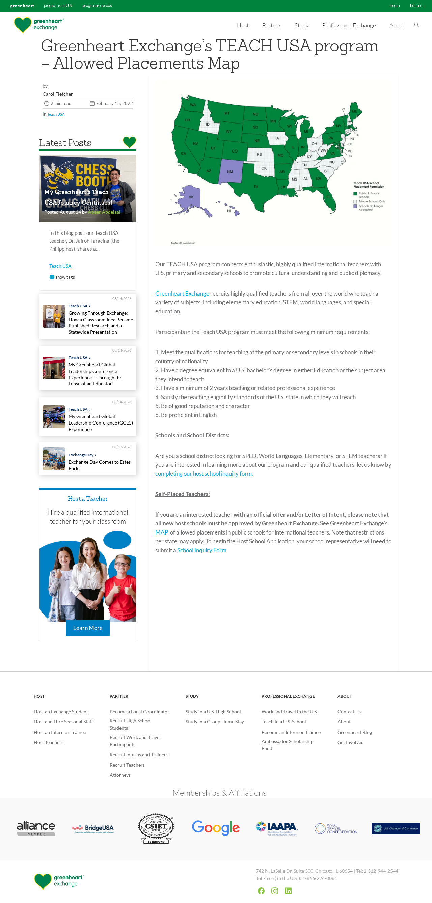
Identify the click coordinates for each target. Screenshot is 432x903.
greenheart (22, 5)
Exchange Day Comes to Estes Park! (100, 465)
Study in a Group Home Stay (215, 721)
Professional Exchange (288, 696)
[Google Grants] (216, 829)
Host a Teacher (88, 499)
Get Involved (351, 742)
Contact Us (349, 711)
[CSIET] (156, 829)
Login (395, 6)
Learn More (88, 627)
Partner (119, 696)
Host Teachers (48, 742)
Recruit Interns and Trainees (139, 754)
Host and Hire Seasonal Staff (63, 721)
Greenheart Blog (355, 732)
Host (39, 696)
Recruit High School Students (131, 724)
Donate (416, 6)
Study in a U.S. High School (213, 711)
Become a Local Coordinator (139, 711)
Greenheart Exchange (182, 293)
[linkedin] (288, 891)
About (345, 696)
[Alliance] (36, 829)
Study (192, 696)
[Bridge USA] (96, 829)
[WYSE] (336, 829)
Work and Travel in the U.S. (290, 711)
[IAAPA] (276, 829)
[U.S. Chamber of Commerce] (396, 829)
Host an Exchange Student (61, 711)
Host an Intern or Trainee (60, 732)
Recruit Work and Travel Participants (135, 740)
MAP (161, 532)
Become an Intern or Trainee (291, 732)
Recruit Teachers (127, 765)
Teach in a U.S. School (284, 721)
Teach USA (55, 114)
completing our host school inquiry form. (204, 473)
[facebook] (261, 890)
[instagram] (274, 891)
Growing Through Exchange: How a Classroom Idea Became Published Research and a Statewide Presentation (101, 322)
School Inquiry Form (201, 550)
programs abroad (97, 6)
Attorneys (120, 775)
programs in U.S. (58, 6)
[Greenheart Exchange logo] (39, 25)
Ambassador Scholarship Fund (288, 744)
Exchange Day (81, 455)
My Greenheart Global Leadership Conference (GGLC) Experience (101, 422)
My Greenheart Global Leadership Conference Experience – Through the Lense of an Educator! (95, 374)
